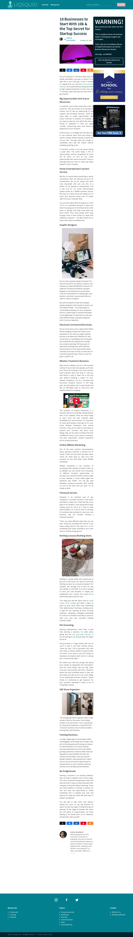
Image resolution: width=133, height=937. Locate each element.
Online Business (67, 920)
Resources (55, 5)
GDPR (50, 934)
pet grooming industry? (81, 634)
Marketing (65, 915)
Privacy (40, 934)
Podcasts (13, 917)
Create (121, 4)
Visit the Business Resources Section (109, 61)
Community (14, 912)
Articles (45, 5)
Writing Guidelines (118, 915)
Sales (63, 922)
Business (64, 917)
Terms (45, 934)
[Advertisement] (34, 35)
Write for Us (116, 912)
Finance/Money (66, 925)
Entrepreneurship (67, 912)
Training (13, 915)
